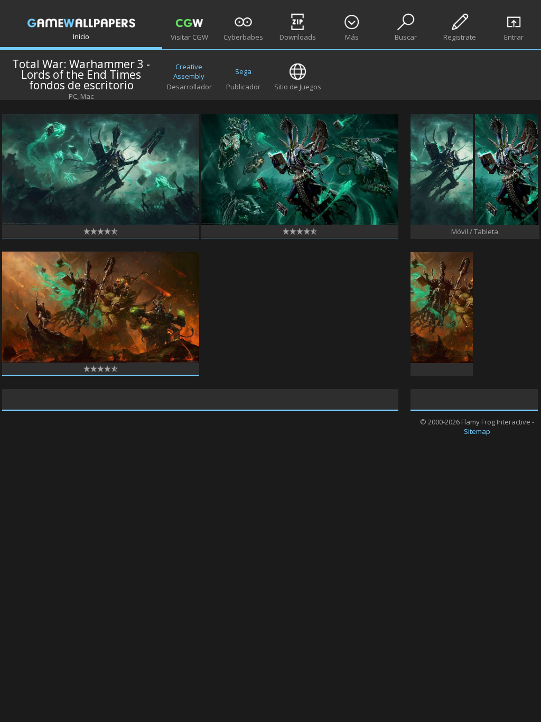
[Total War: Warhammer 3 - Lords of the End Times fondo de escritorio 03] (299, 222)
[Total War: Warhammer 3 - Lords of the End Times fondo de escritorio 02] (100, 360)
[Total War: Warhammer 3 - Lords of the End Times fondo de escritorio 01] (100, 222)
